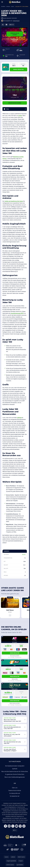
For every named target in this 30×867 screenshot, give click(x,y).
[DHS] (24, 845)
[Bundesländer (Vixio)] (17, 845)
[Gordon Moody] (15, 849)
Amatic (20, 115)
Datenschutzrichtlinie (14, 790)
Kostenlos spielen (14, 40)
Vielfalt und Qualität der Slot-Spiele (14, 201)
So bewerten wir (14, 796)
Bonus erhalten (18, 69)
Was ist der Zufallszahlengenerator (15, 777)
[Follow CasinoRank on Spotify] (20, 826)
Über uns (14, 788)
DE (14, 830)
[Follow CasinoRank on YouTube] (16, 826)
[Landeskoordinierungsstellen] (7, 849)
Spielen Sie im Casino (15, 33)
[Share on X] (2, 24)
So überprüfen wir (14, 793)
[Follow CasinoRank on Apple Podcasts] (23, 826)
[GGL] (8, 845)
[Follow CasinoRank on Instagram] (9, 826)
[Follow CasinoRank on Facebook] (5, 826)
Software (19, 417)
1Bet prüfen (15, 679)
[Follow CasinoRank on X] (12, 826)
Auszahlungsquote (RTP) (17, 313)
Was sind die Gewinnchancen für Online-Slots (14, 771)
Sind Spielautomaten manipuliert (14, 766)
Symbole (14, 769)
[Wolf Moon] (10, 607)
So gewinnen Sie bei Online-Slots (14, 774)
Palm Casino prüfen (15, 703)
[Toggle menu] (2, 2)
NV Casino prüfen (14, 655)
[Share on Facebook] (6, 24)
